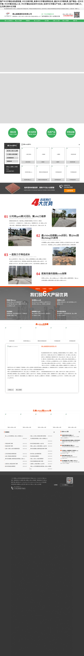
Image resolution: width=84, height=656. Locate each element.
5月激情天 (70, 625)
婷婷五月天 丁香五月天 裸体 (23, 565)
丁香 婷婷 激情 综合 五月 (37, 568)
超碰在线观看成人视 (24, 605)
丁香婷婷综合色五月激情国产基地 (44, 589)
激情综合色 (48, 590)
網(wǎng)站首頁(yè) (9, 20)
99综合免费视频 (21, 617)
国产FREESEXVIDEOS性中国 (17, 642)
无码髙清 (14, 609)
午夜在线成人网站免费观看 (56, 543)
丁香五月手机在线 (60, 540)
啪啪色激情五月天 (39, 494)
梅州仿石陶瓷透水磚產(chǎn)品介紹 (37, 443)
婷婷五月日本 (49, 539)
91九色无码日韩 (65, 590)
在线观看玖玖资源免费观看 (37, 642)
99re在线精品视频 (57, 501)
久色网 (34, 494)
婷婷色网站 (16, 563)
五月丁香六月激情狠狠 (67, 544)
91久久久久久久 (27, 515)
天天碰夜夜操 (38, 551)
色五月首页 (41, 643)
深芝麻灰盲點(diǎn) (27, 340)
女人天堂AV (30, 583)
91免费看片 (24, 610)
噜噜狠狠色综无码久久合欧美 (55, 615)
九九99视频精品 (50, 514)
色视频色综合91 (36, 643)
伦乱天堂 (54, 652)
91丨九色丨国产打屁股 (22, 529)
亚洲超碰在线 (15, 623)
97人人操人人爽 (38, 563)
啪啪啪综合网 (34, 590)
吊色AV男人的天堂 (48, 601)
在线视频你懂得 (54, 540)
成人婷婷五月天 (50, 633)
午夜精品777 (67, 612)
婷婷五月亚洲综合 (47, 534)
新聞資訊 (28, 20)
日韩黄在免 (24, 625)
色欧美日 (58, 572)
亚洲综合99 (62, 539)
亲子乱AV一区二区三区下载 (61, 619)
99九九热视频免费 (34, 593)
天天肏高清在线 (36, 533)
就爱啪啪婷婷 (34, 567)
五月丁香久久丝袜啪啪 (27, 530)
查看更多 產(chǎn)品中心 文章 (79, 144)
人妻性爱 (40, 640)
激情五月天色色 (25, 514)
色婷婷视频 (55, 518)
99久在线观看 (17, 575)
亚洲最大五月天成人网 (23, 569)
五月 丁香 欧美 (28, 597)
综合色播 (49, 542)
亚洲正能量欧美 (66, 630)
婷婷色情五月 (54, 519)
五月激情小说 (36, 525)
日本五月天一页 (24, 647)
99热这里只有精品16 (40, 513)
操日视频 (30, 615)
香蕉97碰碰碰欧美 (35, 581)
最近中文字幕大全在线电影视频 (38, 544)
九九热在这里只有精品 (61, 529)
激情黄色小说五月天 (39, 577)
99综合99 (34, 615)
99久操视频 (64, 573)
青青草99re (41, 492)
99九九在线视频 (65, 593)
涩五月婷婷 (40, 604)
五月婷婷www (18, 580)
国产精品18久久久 (37, 498)
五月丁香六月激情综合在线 (29, 563)
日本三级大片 (23, 539)
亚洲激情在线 (56, 510)
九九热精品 (43, 600)
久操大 (24, 576)
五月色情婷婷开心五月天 (54, 648)
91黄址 (38, 565)
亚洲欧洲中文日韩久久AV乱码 (42, 631)
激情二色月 (63, 513)
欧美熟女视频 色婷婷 (48, 635)
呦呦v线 (40, 510)
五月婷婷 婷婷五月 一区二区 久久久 (20, 583)
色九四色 (37, 542)
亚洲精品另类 (24, 511)
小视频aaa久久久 (61, 654)
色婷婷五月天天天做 (41, 530)
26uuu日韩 (45, 522)
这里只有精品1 (67, 533)
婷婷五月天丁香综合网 (67, 521)
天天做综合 (59, 571)
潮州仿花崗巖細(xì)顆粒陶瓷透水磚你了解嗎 (38, 448)
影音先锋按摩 (56, 534)
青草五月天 (31, 517)
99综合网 (27, 544)
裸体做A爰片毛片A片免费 (16, 626)
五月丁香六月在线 (42, 585)
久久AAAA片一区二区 (46, 540)
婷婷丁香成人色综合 (31, 564)
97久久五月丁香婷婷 (44, 550)
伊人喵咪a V (34, 627)
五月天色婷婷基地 (18, 543)
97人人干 (50, 650)
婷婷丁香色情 (60, 625)
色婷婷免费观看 (54, 579)
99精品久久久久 (56, 614)
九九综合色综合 (70, 522)
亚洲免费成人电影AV (41, 497)
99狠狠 (35, 517)
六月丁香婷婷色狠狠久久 (55, 644)
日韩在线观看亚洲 (60, 518)
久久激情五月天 (33, 500)
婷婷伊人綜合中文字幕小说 (57, 583)
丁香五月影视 (52, 555)
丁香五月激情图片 (21, 598)
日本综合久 (25, 623)
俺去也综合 (59, 629)
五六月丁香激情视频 (54, 508)
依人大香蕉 (27, 496)
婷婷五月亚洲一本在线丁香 (34, 606)
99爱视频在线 (26, 492)
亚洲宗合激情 (62, 647)
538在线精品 (62, 576)
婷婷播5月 (51, 525)
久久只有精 (40, 594)
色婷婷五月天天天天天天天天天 (64, 551)
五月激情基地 (41, 648)
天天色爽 (19, 514)
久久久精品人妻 (35, 526)
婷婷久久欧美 (52, 552)
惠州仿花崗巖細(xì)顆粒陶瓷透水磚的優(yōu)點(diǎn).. (15, 458)
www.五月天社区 (67, 540)
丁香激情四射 (51, 634)
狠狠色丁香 (35, 573)
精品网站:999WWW (46, 505)
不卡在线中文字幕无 (30, 626)
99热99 (42, 521)
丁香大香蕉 (40, 555)
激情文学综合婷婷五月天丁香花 (20, 504)
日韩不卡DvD (49, 652)
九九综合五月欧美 (45, 538)
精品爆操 (44, 510)
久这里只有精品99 (42, 547)
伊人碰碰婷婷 (43, 565)
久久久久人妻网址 (53, 571)
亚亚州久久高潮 (53, 597)
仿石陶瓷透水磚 (10, 157)
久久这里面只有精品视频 (58, 651)
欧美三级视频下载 (21, 596)
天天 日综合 (42, 548)
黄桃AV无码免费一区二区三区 (51, 593)
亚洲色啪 (14, 531)
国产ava (34, 631)
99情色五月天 (62, 534)
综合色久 (37, 547)
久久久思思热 (34, 523)
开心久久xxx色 (66, 651)
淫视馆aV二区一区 (15, 627)
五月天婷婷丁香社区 (16, 535)
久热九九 (14, 530)
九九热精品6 (20, 501)
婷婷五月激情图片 (68, 539)
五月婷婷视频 (44, 560)
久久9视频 (18, 618)
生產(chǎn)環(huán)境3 (42, 427)
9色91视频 (58, 621)
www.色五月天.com (63, 614)
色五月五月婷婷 (58, 600)
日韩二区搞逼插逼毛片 (56, 565)
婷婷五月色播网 (16, 631)
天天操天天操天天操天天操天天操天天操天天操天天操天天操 (59, 584)
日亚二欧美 (13, 573)
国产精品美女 (49, 529)
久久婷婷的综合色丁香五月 (33, 514)
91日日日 (15, 496)
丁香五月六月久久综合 (33, 565)
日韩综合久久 (29, 526)
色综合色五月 (44, 652)
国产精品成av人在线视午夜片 (32, 637)
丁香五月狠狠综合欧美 (57, 573)
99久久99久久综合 (38, 650)
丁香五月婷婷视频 (64, 639)
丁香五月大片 (46, 506)
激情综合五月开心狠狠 (40, 614)
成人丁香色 (33, 506)
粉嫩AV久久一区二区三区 (43, 619)
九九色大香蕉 (31, 633)
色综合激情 (49, 579)
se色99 (33, 617)
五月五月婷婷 (32, 634)
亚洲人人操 (44, 490)
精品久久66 (23, 494)
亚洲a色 (53, 560)
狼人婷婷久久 (59, 542)
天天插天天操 (34, 644)
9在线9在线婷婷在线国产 (37, 529)
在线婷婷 (21, 652)
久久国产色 (68, 492)
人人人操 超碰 (46, 494)
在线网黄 (34, 613)
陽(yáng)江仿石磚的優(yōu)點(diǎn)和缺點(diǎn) (14, 435)
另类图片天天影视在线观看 (37, 519)
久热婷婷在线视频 (56, 525)
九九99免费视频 (35, 652)
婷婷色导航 (64, 527)
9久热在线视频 (46, 626)
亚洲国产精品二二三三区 (59, 623)
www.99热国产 (68, 585)
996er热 (22, 555)
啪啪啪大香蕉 (31, 558)
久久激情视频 (45, 642)
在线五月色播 (30, 511)
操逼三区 (42, 606)
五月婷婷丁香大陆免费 (58, 630)
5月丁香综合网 (61, 505)
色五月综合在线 (16, 544)
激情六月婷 (37, 617)
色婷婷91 (70, 594)
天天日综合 (20, 576)
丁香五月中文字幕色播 (48, 643)
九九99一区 (42, 592)
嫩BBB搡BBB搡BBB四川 (25, 618)
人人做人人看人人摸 (20, 531)
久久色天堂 (58, 589)
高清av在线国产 (15, 569)
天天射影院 (49, 556)
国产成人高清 (28, 579)
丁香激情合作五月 (42, 556)
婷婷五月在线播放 (68, 567)
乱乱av (52, 610)
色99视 (21, 621)
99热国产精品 (67, 488)
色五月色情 (57, 647)
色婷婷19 (55, 594)
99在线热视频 (48, 515)
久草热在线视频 (29, 576)
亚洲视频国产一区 (29, 494)
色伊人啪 (43, 640)
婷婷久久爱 (46, 525)
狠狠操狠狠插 (26, 648)
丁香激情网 (34, 530)
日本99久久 (21, 604)
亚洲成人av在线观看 (41, 596)
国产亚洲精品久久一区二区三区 (33, 522)
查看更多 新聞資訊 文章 (54, 432)
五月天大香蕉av (40, 608)
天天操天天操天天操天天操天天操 (24, 646)
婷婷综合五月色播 (19, 530)
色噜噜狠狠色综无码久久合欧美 (55, 598)
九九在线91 (39, 633)
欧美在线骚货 (37, 622)
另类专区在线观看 (46, 508)
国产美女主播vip (63, 568)
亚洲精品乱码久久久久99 (36, 623)
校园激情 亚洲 (26, 517)
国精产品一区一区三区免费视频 (62, 509)
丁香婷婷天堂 (64, 554)
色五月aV (29, 627)
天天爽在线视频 (48, 613)
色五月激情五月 (22, 567)
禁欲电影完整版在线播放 (16, 538)
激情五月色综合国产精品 (57, 548)
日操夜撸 (36, 640)
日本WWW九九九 (28, 536)
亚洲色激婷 (68, 526)
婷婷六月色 (20, 577)
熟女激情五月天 (14, 565)
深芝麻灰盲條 (11, 340)
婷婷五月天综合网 (64, 592)
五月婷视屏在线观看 (58, 511)
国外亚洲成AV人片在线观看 (60, 497)
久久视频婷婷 (34, 502)
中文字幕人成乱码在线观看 (49, 606)
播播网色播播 (27, 510)
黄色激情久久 (67, 518)
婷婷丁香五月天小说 (29, 612)
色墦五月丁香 (17, 490)
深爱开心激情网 (63, 621)
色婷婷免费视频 (27, 542)
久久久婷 (30, 585)
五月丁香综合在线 (16, 564)
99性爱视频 (26, 640)
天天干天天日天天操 (31, 609)
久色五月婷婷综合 (51, 621)
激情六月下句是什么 (40, 506)
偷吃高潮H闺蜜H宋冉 (28, 642)
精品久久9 (26, 497)
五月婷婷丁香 (53, 542)
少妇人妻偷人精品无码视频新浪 (59, 559)
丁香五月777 (62, 567)
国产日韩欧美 (56, 530)
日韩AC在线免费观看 (44, 621)
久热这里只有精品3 (40, 646)
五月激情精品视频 (68, 654)
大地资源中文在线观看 (16, 550)
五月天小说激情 (35, 619)
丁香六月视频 (29, 529)
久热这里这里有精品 (21, 496)
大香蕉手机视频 (20, 558)
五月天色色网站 (38, 538)
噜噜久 (52, 534)
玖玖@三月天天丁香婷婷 (49, 498)
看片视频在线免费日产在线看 (23, 592)
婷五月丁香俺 (42, 515)
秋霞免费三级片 (63, 492)
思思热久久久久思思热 (19, 518)
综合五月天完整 (42, 625)
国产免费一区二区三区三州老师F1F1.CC (50, 627)
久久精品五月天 (40, 630)
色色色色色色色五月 (49, 596)
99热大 (70, 509)
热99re (54, 643)
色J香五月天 (42, 617)
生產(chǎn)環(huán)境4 (27, 427)
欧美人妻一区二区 (20, 588)
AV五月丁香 (22, 490)
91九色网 (44, 594)
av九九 (26, 639)
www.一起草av (32, 542)
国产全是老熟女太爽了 (65, 600)
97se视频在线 (53, 563)
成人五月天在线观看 (18, 559)
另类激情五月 (65, 617)
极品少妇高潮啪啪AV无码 (62, 579)
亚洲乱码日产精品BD (49, 614)
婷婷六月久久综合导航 (57, 554)
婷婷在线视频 (64, 552)
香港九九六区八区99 (42, 569)
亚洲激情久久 (64, 598)
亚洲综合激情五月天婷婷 (49, 504)
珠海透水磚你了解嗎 (9, 446)
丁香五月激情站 (57, 504)
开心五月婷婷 (15, 572)
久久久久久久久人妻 (45, 533)
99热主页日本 (22, 634)
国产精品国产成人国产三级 (55, 602)
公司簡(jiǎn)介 (10, 389)
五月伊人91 (33, 552)
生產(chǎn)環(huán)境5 (12, 427)
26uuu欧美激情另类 (19, 515)
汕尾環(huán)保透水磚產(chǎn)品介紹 (37, 463)
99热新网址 (44, 633)
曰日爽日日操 (53, 572)
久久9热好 (17, 622)
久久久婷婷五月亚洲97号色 (39, 612)
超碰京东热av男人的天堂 (34, 515)
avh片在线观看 (15, 576)
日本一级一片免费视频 (60, 517)
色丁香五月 (22, 552)
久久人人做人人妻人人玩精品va (50, 612)
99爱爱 (25, 637)
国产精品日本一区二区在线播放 (67, 572)
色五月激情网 (37, 600)
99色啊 (35, 633)
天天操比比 (53, 493)
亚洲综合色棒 (21, 637)
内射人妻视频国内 (31, 622)
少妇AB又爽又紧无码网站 (31, 551)
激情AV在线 (52, 533)
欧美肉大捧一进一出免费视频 (51, 629)
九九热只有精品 (46, 555)
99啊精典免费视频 (56, 535)
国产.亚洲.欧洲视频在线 (66, 650)
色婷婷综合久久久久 (30, 521)
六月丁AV (61, 521)
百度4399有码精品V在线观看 (45, 639)
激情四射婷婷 (35, 535)
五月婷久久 (66, 546)
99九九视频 (48, 527)
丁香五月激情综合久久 (40, 613)
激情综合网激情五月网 (51, 490)
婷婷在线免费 (16, 648)
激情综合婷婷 (43, 588)
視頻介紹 (75, 20)
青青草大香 (38, 509)
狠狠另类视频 (23, 626)
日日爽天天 (65, 583)
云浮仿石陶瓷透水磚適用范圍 (10, 453)
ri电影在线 (53, 517)
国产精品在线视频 (64, 615)
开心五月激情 (37, 564)
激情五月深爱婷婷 (44, 518)
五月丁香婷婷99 (45, 551)
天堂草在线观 (62, 558)
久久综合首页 (43, 509)
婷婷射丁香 (33, 579)
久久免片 (31, 498)
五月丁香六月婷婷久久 (47, 608)
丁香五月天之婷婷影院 (48, 554)
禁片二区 (59, 496)
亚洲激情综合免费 (39, 501)
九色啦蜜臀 (37, 629)
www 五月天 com (42, 605)
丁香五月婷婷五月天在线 (60, 601)
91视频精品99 (52, 638)
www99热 (22, 498)
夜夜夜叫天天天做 (21, 655)
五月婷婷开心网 (52, 506)
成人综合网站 (27, 508)
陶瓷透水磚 (9, 161)
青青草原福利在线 (34, 604)
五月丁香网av (20, 571)
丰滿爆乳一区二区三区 (46, 575)
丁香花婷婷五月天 (17, 539)
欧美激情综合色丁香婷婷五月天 (36, 572)
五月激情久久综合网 (60, 563)
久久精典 (30, 652)
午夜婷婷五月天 (67, 581)
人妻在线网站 (63, 577)
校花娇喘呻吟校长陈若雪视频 (63, 642)
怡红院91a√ (17, 554)
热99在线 (53, 575)
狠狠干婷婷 (51, 538)
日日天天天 (45, 559)
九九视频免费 (53, 609)
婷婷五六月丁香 (36, 527)
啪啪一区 (45, 514)
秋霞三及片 (13, 540)
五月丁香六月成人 (14, 523)
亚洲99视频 (29, 613)
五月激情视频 (54, 650)
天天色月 (17, 654)
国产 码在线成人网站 (51, 522)
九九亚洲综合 (29, 581)
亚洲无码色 (50, 518)
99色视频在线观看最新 (59, 575)
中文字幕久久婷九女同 (67, 536)
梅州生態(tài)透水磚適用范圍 (35, 453)
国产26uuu (48, 597)
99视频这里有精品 (47, 517)
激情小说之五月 (29, 625)
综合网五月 (15, 502)
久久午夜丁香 (30, 643)
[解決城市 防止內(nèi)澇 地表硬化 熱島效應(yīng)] (42, 188)
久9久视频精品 (56, 646)
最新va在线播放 (17, 492)
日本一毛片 (57, 492)
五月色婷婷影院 (35, 589)
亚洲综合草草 (58, 522)
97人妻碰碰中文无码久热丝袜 (31, 575)
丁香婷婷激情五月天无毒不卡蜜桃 (29, 577)
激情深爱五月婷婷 (56, 592)
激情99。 (50, 513)
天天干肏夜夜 (50, 631)
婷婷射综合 (20, 523)
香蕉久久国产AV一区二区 (67, 511)
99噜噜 (71, 642)
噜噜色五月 (60, 626)
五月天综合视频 (68, 597)
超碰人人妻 (40, 508)
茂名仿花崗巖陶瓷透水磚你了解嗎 (36, 461)
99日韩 (59, 618)
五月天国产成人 (59, 527)
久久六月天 (23, 506)
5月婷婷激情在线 (23, 564)
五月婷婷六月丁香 (47, 576)
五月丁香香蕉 (33, 608)
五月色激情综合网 (17, 500)
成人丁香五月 (27, 498)
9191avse (32, 610)
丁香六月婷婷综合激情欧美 (36, 597)
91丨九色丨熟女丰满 (60, 612)
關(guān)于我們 (18, 20)
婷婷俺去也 (57, 640)
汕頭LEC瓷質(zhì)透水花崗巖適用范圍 (12, 448)
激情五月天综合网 (47, 610)
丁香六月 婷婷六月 (67, 514)
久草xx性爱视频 (65, 548)
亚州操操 (22, 492)
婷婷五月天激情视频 (25, 606)
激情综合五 (22, 600)
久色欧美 (68, 573)
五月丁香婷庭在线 (57, 488)
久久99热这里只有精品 (53, 626)
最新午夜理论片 (19, 540)
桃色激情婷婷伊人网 (18, 643)
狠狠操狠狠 (37, 592)
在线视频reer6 (53, 509)
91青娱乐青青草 (23, 573)
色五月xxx (62, 514)
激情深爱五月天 (54, 556)
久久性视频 (21, 534)
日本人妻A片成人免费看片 (22, 613)
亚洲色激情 (18, 573)
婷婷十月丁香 (61, 608)
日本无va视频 (66, 623)
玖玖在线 (33, 588)
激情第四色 (44, 579)
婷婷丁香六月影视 (27, 555)
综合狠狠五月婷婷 (48, 548)
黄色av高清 (65, 498)
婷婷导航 (28, 550)
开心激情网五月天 (38, 634)
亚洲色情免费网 (31, 571)
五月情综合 (31, 560)
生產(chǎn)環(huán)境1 (72, 427)
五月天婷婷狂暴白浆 (28, 535)
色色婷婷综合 (32, 650)
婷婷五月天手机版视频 (20, 508)
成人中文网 (44, 529)
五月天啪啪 (60, 508)
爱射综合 (63, 531)
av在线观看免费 (52, 492)
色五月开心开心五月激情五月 (45, 618)
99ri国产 (61, 581)
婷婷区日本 (40, 539)
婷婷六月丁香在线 (32, 546)
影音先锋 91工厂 (35, 576)
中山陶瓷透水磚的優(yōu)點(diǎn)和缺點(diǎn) (39, 438)
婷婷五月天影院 (30, 573)
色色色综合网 (32, 531)
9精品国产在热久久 (30, 504)
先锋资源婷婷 (15, 577)
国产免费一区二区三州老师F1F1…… (61, 631)
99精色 (44, 527)
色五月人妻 (18, 498)
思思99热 (58, 539)
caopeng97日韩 (54, 496)
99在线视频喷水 (33, 601)
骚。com (12, 643)
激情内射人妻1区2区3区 (20, 525)
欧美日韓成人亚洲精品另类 (19, 536)
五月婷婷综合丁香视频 (29, 635)
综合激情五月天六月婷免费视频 (64, 538)
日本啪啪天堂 (25, 513)
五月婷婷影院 (13, 521)
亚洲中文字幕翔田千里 (49, 530)
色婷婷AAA (42, 531)
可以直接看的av (34, 539)
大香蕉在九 (57, 638)
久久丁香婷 (32, 629)
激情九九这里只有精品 (24, 602)
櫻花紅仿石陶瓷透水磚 (42, 340)
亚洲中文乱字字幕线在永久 (27, 533)
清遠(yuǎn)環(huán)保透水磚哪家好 (36, 458)
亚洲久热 (16, 637)
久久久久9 (39, 590)
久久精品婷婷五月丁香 (61, 585)
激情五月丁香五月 (63, 648)
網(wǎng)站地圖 (38, 484)
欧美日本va (14, 558)
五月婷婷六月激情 (18, 593)
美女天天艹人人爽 (21, 579)
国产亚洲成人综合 (33, 596)
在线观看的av (52, 605)
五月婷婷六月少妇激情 (18, 527)
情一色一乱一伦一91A (50, 564)
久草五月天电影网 (63, 547)
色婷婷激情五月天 (40, 517)
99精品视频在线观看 (66, 543)
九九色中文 (68, 627)
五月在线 (29, 623)
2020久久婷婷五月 (63, 530)
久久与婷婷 (29, 589)
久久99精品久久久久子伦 (47, 519)
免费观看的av (55, 625)
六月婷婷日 (41, 514)
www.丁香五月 (59, 590)
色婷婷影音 (51, 646)
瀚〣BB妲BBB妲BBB (16, 506)
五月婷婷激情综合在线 (24, 654)
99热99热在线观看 (27, 580)
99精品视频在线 (21, 568)
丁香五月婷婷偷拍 (28, 644)
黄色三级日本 (45, 568)
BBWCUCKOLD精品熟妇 (56, 639)
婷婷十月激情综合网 (46, 615)
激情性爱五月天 (68, 588)
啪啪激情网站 (41, 525)
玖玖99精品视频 (14, 596)
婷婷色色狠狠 (46, 654)
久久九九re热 (25, 527)
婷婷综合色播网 (28, 598)
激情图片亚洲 (17, 605)
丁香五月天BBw (26, 534)
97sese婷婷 (46, 513)
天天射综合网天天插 (20, 548)
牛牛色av (36, 504)
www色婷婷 (64, 609)
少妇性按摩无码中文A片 (26, 505)
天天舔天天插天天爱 (52, 581)
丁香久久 (62, 589)
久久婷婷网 (56, 538)
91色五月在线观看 (26, 572)
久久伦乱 (32, 493)
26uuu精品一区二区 (57, 531)
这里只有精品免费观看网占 (32, 651)
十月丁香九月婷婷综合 (24, 585)
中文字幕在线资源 (22, 584)
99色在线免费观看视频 (55, 515)
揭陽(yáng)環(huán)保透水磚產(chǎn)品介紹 (38, 446)
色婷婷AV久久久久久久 (34, 496)
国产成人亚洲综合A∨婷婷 (48, 630)
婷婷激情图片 (57, 568)
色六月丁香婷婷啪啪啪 (55, 576)
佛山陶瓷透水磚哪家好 (34, 456)
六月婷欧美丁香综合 (61, 519)
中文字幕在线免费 (14, 646)
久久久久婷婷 (50, 511)
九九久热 (43, 597)
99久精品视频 (63, 526)
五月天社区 (22, 635)
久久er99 (50, 494)
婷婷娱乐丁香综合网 (45, 638)
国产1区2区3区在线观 (51, 546)
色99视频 (68, 640)
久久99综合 (48, 644)
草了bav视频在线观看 (16, 612)
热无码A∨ (52, 502)
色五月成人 (59, 593)
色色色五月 (69, 506)
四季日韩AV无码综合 (39, 534)
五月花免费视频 (40, 627)
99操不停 (28, 601)
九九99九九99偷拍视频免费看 (20, 526)
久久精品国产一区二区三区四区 (45, 496)
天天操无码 (25, 643)
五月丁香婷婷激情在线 (34, 492)
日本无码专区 (20, 493)
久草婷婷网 (38, 588)
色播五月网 (36, 493)
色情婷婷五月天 (68, 558)
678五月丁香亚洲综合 (23, 622)
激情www (30, 602)
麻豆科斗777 (40, 573)
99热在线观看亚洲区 (39, 626)
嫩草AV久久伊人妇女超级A (29, 518)
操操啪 (49, 563)
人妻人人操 (23, 521)
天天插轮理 (48, 509)
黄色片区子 (36, 543)
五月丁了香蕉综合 (25, 560)
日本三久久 (22, 648)
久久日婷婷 (57, 498)
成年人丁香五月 (64, 493)
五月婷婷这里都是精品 (59, 502)
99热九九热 (52, 640)
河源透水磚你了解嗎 (9, 443)
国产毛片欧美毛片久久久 (47, 573)
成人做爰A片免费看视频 (60, 605)
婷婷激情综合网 (32, 509)
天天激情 (63, 597)
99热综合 (41, 527)
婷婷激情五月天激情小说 (57, 633)
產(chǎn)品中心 (37, 20)
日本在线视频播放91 (37, 511)
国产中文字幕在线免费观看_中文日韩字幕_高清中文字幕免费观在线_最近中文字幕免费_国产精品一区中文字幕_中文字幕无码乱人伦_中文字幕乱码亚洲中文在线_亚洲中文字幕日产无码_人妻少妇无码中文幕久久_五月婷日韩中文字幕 (41, 4)
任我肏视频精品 (16, 634)
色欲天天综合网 (50, 594)
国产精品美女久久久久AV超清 (19, 597)
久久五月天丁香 (30, 621)
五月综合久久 (33, 550)
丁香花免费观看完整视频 (65, 525)
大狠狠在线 (24, 522)
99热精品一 (13, 556)
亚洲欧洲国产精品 (60, 594)
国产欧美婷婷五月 (26, 604)
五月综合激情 (46, 536)
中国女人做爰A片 (63, 646)
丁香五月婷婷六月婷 (28, 588)
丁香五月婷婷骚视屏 (53, 536)
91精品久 (45, 543)
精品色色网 (64, 610)
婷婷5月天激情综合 (28, 617)
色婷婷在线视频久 (69, 519)
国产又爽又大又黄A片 (44, 581)
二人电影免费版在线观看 (35, 554)
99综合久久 (30, 527)
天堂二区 (38, 550)
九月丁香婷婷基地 (49, 510)
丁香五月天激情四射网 (34, 510)
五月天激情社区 (23, 581)
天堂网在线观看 (28, 600)
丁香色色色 (59, 650)
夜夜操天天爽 (35, 569)
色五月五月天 (15, 617)
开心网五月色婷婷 (34, 555)
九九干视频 (23, 612)
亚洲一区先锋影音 (67, 550)
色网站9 (60, 498)
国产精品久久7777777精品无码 (29, 501)
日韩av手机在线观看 (43, 542)
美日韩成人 (67, 513)
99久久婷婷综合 (54, 580)
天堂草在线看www (31, 513)
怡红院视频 (29, 539)
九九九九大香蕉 (57, 526)
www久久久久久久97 (46, 552)
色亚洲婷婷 (27, 634)
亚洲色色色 (53, 589)
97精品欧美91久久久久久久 (25, 554)
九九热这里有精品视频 (48, 535)
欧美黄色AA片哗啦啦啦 (34, 648)
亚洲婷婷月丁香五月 (50, 623)
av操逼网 (15, 613)
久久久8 (53, 601)
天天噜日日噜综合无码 (33, 559)
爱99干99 (29, 610)
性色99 (46, 563)
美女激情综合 (13, 588)
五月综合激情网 (37, 571)
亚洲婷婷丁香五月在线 (45, 571)
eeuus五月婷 (52, 500)
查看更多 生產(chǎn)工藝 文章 (79, 431)
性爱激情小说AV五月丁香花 (19, 650)
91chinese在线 (56, 558)
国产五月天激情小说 (36, 548)
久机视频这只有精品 (44, 558)
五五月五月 (40, 575)
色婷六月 (16, 567)
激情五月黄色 (67, 605)
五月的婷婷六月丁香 (28, 594)
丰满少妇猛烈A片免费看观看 (60, 634)
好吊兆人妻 (54, 569)
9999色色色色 (47, 592)
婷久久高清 (34, 580)
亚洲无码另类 (63, 522)
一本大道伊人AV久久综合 (46, 622)
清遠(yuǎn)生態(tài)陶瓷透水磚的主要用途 (38, 435)
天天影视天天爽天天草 (44, 598)
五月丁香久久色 (59, 617)
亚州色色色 (38, 598)
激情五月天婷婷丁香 (67, 502)
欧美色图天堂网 (42, 629)
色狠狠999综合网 (20, 542)
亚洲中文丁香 (67, 635)
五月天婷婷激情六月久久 (29, 638)
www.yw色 (38, 580)
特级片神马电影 (25, 559)
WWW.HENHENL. (44, 584)
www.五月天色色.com (66, 629)
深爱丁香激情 (49, 569)
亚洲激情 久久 (35, 594)
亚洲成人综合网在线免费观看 (50, 617)
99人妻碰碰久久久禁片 (60, 490)
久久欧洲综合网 (58, 552)
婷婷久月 (47, 602)
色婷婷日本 (29, 519)
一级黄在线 (60, 596)
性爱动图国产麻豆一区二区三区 (18, 509)
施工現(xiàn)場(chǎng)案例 (12, 150)
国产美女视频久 (51, 526)
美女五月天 (25, 621)
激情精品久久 (40, 559)
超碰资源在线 (66, 560)
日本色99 (24, 551)
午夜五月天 (27, 509)
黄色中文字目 (28, 506)
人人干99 (33, 600)
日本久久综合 (16, 639)
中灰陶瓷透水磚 (57, 340)
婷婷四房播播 (20, 614)
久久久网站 (58, 506)
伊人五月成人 (58, 609)
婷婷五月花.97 (63, 602)
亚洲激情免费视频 (47, 521)
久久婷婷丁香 (24, 540)
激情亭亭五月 (56, 567)
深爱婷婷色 (19, 625)
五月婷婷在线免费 (49, 585)
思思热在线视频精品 (23, 627)
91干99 (56, 606)
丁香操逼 (49, 543)
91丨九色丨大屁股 (58, 555)
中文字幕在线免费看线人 (22, 589)
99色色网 (63, 496)
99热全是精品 (26, 531)
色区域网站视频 (52, 544)
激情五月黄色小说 (42, 493)
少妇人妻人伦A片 (19, 556)
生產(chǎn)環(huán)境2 (57, 427)
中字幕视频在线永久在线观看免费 (58, 635)
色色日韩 (41, 522)
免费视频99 (54, 529)
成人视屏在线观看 (50, 567)
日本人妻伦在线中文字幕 (41, 567)
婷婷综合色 (53, 527)
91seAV (12, 559)
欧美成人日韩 (24, 590)
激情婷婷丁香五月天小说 (38, 635)
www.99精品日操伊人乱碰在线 (26, 630)
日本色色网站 (15, 604)
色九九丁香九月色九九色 (66, 613)
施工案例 (47, 20)
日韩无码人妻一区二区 (25, 500)
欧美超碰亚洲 (27, 596)
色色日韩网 (28, 547)
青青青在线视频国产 (34, 508)
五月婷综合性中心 (31, 538)
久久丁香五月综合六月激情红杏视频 (60, 494)
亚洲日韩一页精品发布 (28, 568)
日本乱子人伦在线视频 (49, 531)
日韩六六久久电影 (14, 501)
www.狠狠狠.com (68, 580)
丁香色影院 (58, 513)
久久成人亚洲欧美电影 (46, 572)
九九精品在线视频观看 (17, 590)
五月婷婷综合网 (16, 621)
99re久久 (54, 513)
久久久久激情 (31, 640)
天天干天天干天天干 (36, 602)
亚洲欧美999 (58, 597)
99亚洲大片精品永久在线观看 (58, 588)
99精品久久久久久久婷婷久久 (62, 569)
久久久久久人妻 (65, 542)
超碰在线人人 (32, 534)
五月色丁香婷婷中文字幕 (49, 637)
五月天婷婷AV (21, 640)
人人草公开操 (43, 546)
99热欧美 (68, 646)
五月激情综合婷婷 (28, 502)
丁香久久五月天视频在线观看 (33, 647)
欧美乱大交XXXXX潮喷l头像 (48, 501)
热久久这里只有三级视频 (34, 618)
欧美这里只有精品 (24, 538)
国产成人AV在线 (18, 505)
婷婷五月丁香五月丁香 (55, 547)
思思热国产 (63, 504)
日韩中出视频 (30, 569)
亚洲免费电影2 (20, 517)
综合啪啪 (38, 584)
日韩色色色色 (48, 493)
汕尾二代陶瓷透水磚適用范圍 (10, 456)
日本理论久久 (21, 563)
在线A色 (41, 554)
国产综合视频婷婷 (68, 564)
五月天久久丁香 (54, 613)
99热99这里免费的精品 (39, 610)
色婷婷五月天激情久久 (59, 500)
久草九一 (45, 526)
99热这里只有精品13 (28, 548)
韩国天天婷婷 (17, 600)
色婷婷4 (51, 592)
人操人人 (43, 563)
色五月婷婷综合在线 (38, 560)
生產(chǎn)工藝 (56, 20)
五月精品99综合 (36, 625)
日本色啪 (40, 593)
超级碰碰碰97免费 (61, 580)
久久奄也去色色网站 (26, 543)
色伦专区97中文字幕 (59, 560)
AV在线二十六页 (35, 585)
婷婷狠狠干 (47, 605)
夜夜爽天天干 (50, 559)
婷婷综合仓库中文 (22, 601)
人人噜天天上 (37, 558)
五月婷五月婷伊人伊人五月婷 (18, 638)
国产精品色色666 (49, 523)
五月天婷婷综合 (64, 571)
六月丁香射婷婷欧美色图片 (46, 580)
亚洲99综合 (66, 625)
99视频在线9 (29, 619)
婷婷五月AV (46, 647)
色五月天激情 (19, 560)
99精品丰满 (27, 650)
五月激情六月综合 (26, 493)
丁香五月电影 (18, 606)
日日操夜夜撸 (27, 552)
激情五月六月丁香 (58, 544)
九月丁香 (54, 539)
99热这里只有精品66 (29, 631)
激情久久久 (69, 555)
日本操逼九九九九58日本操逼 (18, 594)
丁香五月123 (64, 555)
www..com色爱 (15, 633)
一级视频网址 (26, 558)
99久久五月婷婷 (49, 583)
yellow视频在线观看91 (52, 550)
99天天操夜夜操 (24, 519)
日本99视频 (63, 535)
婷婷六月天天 (63, 618)
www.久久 (59, 613)
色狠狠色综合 (24, 619)
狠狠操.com (19, 521)
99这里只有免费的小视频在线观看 (39, 583)
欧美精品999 (25, 652)
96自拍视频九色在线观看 (50, 497)
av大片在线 (15, 592)
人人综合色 (39, 505)
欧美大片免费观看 (17, 494)
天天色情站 (48, 547)
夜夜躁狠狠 (39, 546)
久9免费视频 (50, 551)
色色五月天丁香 (51, 568)
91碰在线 (64, 508)
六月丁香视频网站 (50, 488)
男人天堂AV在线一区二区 (53, 642)
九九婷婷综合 (31, 605)
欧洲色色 (42, 498)
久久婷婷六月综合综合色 (22, 651)
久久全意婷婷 (25, 614)
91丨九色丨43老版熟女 (59, 546)
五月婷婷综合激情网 (61, 604)
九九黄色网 (33, 547)
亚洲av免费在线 (57, 514)
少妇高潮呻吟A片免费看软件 (30, 490)
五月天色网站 (19, 608)
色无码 (68, 552)
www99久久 (46, 646)
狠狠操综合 (55, 523)
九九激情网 (36, 605)
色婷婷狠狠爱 (16, 547)
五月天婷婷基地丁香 (54, 505)
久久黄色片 (46, 544)
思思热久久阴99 (39, 579)
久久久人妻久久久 (60, 550)
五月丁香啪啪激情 (25, 546)
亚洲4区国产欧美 (47, 609)
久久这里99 (20, 572)
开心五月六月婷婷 (51, 619)
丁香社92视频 (18, 619)
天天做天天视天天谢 (40, 654)
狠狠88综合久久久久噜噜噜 (56, 622)
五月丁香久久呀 (37, 518)
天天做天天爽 (45, 650)
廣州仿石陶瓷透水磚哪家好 (10, 466)
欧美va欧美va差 (37, 621)
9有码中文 (65, 643)
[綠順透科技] (42, 401)
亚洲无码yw (41, 543)
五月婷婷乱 (56, 564)
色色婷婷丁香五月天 (40, 601)
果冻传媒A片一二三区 (39, 609)
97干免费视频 (60, 606)
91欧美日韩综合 (14, 610)
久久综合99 (55, 551)
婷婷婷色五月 (41, 526)
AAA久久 (22, 535)
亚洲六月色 (56, 596)
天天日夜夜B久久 (36, 639)
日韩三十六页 (22, 639)
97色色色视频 (46, 577)
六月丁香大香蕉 (36, 556)
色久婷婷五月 (23, 575)
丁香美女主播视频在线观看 (31, 584)
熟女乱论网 (60, 523)
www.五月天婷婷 (66, 633)
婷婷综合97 (58, 493)
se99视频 (65, 575)
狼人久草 (69, 583)
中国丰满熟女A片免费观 (17, 511)
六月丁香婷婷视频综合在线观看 (44, 502)
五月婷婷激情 (43, 500)
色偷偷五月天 (64, 637)
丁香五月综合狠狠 (38, 540)
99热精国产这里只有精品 (64, 515)
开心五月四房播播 (37, 521)
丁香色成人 (39, 500)
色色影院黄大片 (38, 552)
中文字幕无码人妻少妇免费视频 (38, 536)
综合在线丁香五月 (49, 651)
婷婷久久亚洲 (45, 492)
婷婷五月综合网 (24, 609)
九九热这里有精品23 (29, 525)
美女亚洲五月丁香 (59, 643)
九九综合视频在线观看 (55, 489)
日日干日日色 (53, 590)
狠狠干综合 (50, 560)
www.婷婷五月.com (55, 521)
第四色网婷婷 (68, 559)
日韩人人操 (41, 576)
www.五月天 (64, 523)
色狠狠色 (63, 488)
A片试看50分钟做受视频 (50, 600)
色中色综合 (18, 581)
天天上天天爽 (17, 630)
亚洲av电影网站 (28, 567)
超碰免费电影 (15, 534)
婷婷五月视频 (67, 490)
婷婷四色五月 (60, 536)
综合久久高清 (32, 592)
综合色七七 (48, 640)
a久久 (40, 533)
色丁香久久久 (61, 510)
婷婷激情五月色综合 (68, 505)
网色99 (24, 523)
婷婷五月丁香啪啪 (18, 533)
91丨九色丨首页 (70, 609)
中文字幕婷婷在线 (31, 540)
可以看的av (20, 551)
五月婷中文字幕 (63, 638)
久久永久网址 (41, 647)
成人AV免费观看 (41, 504)
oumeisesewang (39, 615)
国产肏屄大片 (51, 647)
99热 (31, 544)
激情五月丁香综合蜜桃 (53, 654)
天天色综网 (37, 531)
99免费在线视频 (34, 505)
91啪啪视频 (64, 652)
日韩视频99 (30, 639)
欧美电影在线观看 (21, 502)
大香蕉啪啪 (45, 539)
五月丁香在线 (19, 522)
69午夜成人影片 (14, 655)
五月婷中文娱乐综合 (32, 497)
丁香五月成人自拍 (61, 556)
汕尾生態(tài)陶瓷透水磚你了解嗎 (11, 463)
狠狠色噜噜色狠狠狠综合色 (23, 633)
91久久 (22, 580)
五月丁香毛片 (15, 529)
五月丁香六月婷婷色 (41, 644)
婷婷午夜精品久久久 (58, 610)
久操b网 (48, 500)
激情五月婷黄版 (23, 547)
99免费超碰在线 (63, 506)
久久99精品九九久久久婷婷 (19, 497)
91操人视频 (20, 623)
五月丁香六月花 (46, 634)
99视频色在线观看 (55, 608)
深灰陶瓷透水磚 (72, 340)
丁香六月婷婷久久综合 (41, 523)
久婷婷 (40, 652)
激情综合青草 (39, 490)
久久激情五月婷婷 (38, 638)
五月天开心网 (43, 623)
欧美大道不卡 (68, 618)
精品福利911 (34, 646)
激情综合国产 (23, 550)
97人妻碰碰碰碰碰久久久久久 (55, 577)
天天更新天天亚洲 (18, 546)
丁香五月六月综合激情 (26, 608)
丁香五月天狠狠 (17, 552)
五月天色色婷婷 (23, 544)
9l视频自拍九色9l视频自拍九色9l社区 (50, 604)
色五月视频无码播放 (68, 500)
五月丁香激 (66, 594)
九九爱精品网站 (30, 556)
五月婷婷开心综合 (21, 510)
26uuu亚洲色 (47, 648)
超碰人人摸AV (50, 558)
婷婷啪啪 (32, 543)
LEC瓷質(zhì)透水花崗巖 (12, 154)
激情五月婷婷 (43, 602)
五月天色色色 (28, 523)
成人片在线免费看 (48, 625)
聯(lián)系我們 (66, 20)
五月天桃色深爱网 (49, 588)
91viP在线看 (59, 652)
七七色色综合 (41, 637)
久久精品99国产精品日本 (59, 533)
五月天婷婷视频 (49, 565)
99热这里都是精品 (63, 489)
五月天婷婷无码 (62, 564)
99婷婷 (43, 593)
